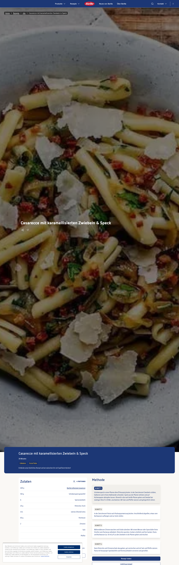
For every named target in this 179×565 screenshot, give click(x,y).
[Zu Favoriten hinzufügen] (28, 230)
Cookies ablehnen (69, 552)
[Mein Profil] (173, 3)
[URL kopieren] (22, 230)
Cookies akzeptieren (69, 547)
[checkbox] (126, 494)
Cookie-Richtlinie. (45, 556)
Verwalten (69, 557)
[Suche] (152, 4)
